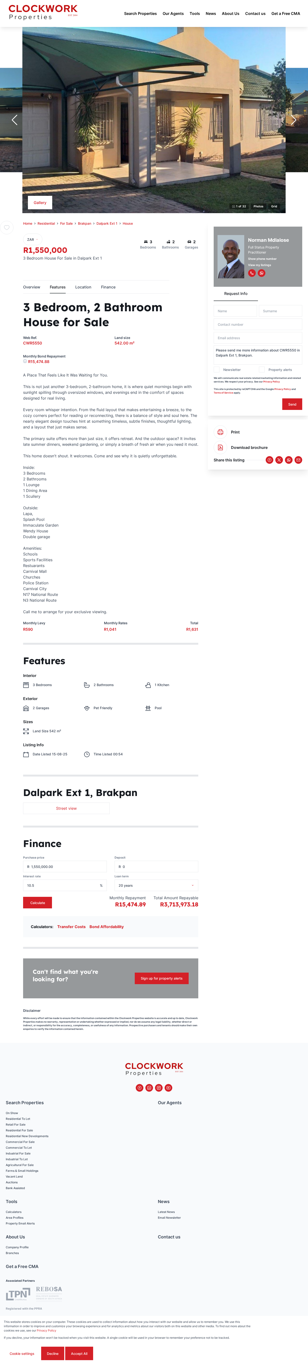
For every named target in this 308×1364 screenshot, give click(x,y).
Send (292, 404)
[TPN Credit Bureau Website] (18, 1295)
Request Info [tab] (236, 293)
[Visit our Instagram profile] (159, 1088)
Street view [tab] (66, 808)
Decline (52, 1353)
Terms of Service (223, 392)
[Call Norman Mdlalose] (252, 273)
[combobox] (162, 885)
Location (83, 287)
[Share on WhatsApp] (289, 460)
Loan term (122, 876)
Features (58, 287)
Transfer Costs (71, 926)
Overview (31, 287)
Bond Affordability (107, 926)
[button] (14, 120)
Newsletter (232, 370)
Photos (258, 206)
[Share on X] (279, 460)
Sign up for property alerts (162, 978)
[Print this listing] (220, 432)
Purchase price (33, 857)
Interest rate (32, 876)
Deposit (120, 857)
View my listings (259, 265)
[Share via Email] (298, 460)
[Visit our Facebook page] (139, 1088)
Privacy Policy (271, 381)
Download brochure (249, 447)
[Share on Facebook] (269, 460)
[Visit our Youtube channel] (168, 1088)
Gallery (40, 202)
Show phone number (262, 259)
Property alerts (280, 370)
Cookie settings (22, 1353)
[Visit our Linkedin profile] (149, 1088)
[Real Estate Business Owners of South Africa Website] (49, 1295)
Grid (274, 206)
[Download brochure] (220, 447)
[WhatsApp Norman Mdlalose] (261, 273)
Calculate (37, 903)
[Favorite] (6, 227)
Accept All (79, 1353)
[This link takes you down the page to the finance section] (25, 361)
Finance (108, 287)
